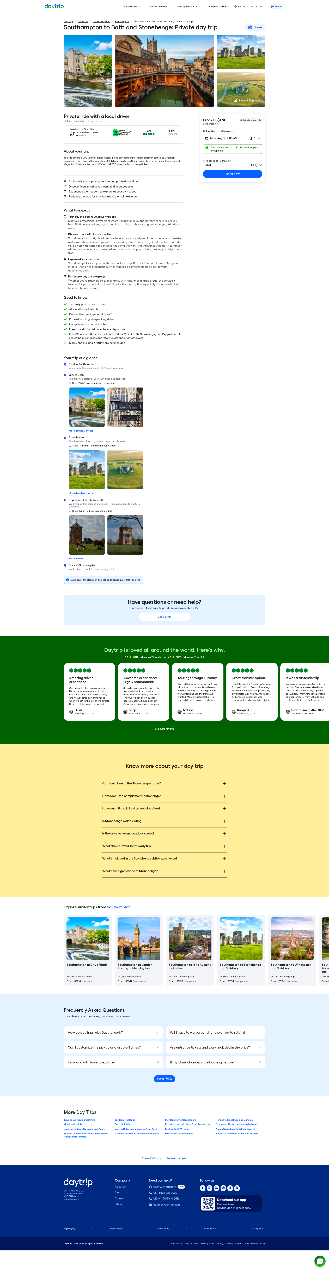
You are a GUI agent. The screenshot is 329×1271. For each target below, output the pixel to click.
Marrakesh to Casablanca (179, 1133)
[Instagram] (209, 1188)
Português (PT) (258, 1228)
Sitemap (120, 1204)
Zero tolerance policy (255, 1243)
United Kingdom (101, 21)
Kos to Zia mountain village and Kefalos (237, 1133)
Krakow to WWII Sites (177, 1129)
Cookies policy (191, 1243)
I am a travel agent (177, 1158)
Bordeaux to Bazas (124, 1119)
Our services (130, 6)
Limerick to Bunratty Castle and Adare (84, 1129)
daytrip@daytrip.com (166, 1204)
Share (257, 27)
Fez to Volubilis (122, 1124)
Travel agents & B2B (186, 6)
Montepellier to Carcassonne (181, 1119)
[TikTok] (230, 1188)
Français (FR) (210, 1228)
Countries (83, 21)
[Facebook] (202, 1188)
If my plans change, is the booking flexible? (202, 1062)
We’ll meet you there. (112, 368)
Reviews (172, 133)
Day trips (68, 21)
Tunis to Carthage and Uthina (79, 1119)
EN (239, 6)
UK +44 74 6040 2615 (166, 1198)
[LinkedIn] (216, 1188)
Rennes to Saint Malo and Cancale (234, 1119)
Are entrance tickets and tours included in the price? (210, 1047)
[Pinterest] (223, 1188)
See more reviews (164, 728)
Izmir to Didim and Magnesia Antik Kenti (135, 1129)
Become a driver (218, 6)
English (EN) (69, 1228)
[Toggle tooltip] (216, 124)
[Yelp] (237, 1188)
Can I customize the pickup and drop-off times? (104, 1047)
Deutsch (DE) (163, 1228)
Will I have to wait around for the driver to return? (207, 1032)
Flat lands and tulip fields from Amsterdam (187, 1124)
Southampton (122, 21)
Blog (117, 1192)
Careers (119, 1198)
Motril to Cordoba (73, 1124)
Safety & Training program (229, 1243)
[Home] (54, 6)
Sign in (278, 6)
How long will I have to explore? (91, 1062)
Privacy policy (207, 1243)
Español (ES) (116, 1228)
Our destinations (158, 6)
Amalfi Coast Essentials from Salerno (235, 1129)
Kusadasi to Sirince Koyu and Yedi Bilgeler (136, 1133)
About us (120, 1186)
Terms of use (175, 1243)
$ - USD (255, 6)
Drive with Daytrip (151, 1158)
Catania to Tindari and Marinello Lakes (236, 1124)
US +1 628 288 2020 (165, 1192)
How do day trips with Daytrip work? (95, 1032)
